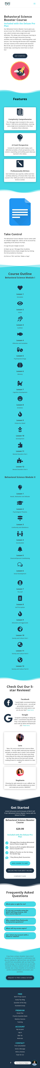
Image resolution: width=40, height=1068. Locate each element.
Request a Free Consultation (20, 978)
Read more (26, 725)
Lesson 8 (20, 405)
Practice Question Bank (20, 1016)
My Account (20, 1029)
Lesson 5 (20, 356)
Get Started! (20, 56)
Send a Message (20, 1049)
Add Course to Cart (20, 863)
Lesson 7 (20, 389)
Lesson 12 (20, 466)
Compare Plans (20, 876)
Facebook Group (20, 1006)
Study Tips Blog (20, 1000)
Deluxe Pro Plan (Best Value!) (20, 870)
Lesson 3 (20, 325)
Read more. (30, 710)
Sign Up (20, 1035)
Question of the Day (20, 1003)
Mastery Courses (20, 1019)
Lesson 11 (20, 451)
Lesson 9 (20, 420)
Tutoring (20, 1022)
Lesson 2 (20, 309)
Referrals (20, 1038)
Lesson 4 (20, 340)
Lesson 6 (20, 371)
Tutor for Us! (20, 1055)
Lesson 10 (20, 436)
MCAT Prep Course (20, 997)
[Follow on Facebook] (10, 1062)
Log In (20, 1032)
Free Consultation (20, 1046)
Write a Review (20, 1052)
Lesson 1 (20, 294)
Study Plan (20, 1013)
